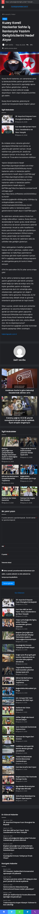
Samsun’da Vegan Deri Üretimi (27, 499)
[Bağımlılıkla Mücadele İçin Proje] (28, 469)
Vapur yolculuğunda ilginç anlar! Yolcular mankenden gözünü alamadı (26, 623)
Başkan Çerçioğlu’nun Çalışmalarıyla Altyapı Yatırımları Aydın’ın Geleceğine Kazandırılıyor (9, 453)
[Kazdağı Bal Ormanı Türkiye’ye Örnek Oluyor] (8, 648)
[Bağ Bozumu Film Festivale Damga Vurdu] (8, 780)
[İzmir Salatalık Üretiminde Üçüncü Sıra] (8, 730)
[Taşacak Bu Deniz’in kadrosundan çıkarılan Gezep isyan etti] (28, 441)
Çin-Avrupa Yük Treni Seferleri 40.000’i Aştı (24, 699)
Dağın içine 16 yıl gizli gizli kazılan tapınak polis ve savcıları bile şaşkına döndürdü (26, 658)
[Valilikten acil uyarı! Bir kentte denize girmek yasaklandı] (8, 749)
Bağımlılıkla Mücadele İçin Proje (28, 477)
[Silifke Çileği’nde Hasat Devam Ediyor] (8, 720)
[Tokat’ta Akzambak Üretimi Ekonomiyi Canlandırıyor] (8, 760)
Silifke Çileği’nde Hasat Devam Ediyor (25, 718)
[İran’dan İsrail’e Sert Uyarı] (8, 770)
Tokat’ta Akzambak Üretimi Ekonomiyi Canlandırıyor (24, 759)
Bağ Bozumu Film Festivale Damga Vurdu (26, 778)
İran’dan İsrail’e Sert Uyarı (26, 767)
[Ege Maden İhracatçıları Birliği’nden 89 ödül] (8, 789)
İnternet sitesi (6, 562)
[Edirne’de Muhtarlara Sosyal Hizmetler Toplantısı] (10, 469)
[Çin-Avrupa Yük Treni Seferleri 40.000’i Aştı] (8, 701)
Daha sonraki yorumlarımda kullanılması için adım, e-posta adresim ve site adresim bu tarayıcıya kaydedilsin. (18, 574)
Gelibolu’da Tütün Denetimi (9, 499)
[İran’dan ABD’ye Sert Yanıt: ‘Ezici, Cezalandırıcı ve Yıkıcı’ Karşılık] (8, 129)
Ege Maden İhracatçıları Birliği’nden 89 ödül (25, 787)
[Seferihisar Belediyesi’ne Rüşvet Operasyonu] (8, 799)
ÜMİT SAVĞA (9, 45)
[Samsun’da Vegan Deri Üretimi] (28, 491)
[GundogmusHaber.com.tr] (19, 6)
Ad (3, 546)
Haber (13, 14)
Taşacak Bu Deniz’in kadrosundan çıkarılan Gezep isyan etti (28, 451)
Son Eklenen (19, 593)
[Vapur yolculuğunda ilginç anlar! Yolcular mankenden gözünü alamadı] (8, 623)
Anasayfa (7, 14)
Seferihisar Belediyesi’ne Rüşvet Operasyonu (25, 797)
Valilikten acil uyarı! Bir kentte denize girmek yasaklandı (25, 748)
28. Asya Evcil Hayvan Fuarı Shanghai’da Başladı (26, 601)
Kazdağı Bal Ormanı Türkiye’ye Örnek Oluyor (25, 646)
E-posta (5, 554)
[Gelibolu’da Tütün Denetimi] (10, 491)
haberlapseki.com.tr (9, 334)
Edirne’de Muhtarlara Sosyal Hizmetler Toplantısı (10, 478)
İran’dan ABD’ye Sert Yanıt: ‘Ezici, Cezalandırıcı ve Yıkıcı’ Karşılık (25, 129)
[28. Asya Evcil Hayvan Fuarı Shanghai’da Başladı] (8, 119)
